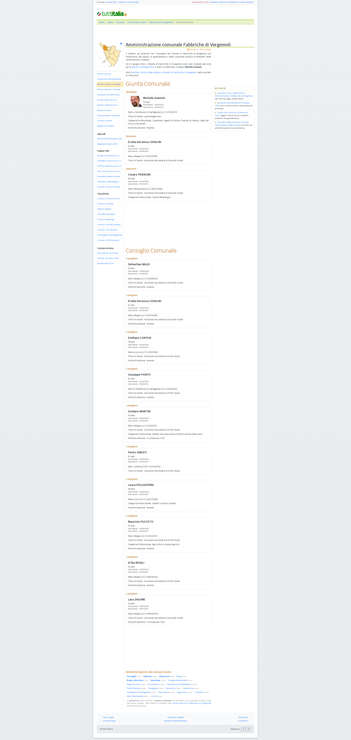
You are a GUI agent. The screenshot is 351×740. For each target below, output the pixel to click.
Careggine (155, 688)
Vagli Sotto (185, 692)
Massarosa (191, 688)
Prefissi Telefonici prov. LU (109, 166)
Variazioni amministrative (175, 721)
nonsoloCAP (111, 2)
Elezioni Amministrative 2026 (109, 138)
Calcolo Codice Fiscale (128, 2)
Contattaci (243, 721)
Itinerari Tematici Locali (107, 258)
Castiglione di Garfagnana (141, 692)
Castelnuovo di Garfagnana (182, 684)
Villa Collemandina (138, 696)
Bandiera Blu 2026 (200, 2)
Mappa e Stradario (105, 126)
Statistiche (233, 2)
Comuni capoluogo (105, 219)
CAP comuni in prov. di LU (108, 171)
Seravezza (173, 688)
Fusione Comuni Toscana (108, 187)
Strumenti (243, 717)
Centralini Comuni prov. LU (109, 161)
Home (102, 22)
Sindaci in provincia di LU (108, 155)
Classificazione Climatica (108, 115)
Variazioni (214, 2)
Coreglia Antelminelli (180, 680)
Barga (181, 676)
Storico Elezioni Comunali (108, 89)
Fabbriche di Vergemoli (161, 22)
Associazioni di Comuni (107, 253)
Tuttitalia (101, 2)
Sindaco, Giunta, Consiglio (109, 84)
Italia (110, 22)
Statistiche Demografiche (109, 79)
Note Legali (108, 717)
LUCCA (156, 696)
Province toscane (105, 204)
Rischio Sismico (104, 110)
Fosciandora (156, 684)
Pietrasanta (166, 692)
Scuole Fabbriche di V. (107, 100)
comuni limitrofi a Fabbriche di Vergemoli (191, 703)
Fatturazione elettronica (108, 94)
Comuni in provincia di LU (108, 198)
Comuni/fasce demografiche (109, 235)
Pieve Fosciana (136, 688)
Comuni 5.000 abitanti (108, 240)
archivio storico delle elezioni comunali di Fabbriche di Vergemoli (164, 72)
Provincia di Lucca (136, 22)
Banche (249, 2)
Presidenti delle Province (108, 176)
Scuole (242, 2)
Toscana (120, 22)
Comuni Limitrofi (104, 121)
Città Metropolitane (106, 214)
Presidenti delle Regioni (108, 181)
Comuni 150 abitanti (107, 230)
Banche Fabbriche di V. (107, 105)
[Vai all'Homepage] (113, 13)
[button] (243, 729)
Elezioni (223, 2)
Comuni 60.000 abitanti (109, 224)
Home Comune (104, 74)
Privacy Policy (109, 721)
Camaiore (202, 692)
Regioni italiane (104, 209)
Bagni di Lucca (136, 684)
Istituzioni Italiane (175, 717)
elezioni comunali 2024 (143, 67)
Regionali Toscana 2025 (107, 144)
